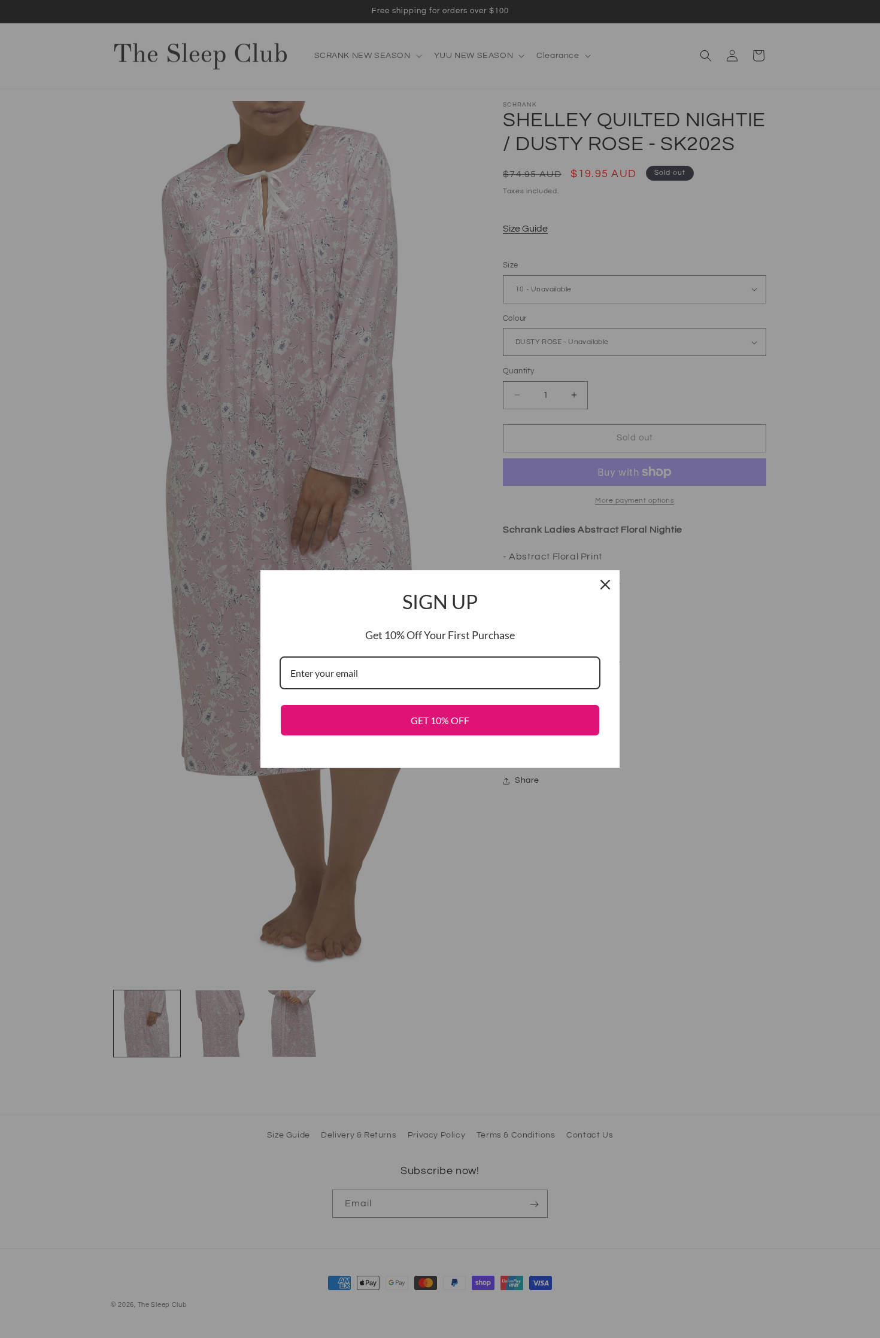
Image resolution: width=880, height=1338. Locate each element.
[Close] (605, 584)
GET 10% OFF (440, 720)
